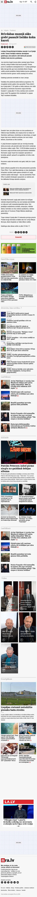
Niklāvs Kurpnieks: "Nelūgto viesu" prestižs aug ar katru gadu (20, 332)
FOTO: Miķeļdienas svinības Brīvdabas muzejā (26, 296)
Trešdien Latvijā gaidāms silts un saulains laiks (19, 321)
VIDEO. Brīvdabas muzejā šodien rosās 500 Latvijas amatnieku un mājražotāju (9, 277)
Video (4, 578)
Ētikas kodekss (11, 890)
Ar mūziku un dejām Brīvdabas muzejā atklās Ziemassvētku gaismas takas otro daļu (27, 277)
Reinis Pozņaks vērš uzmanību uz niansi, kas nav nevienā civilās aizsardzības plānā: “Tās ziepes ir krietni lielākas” (23, 416)
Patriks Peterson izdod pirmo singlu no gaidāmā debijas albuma (17, 468)
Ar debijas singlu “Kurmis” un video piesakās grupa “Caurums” (25, 519)
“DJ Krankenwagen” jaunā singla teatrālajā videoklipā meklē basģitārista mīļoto (27, 499)
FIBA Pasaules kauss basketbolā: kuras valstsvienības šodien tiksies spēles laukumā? (21, 363)
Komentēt (18, 237)
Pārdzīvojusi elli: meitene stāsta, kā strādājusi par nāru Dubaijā (22, 393)
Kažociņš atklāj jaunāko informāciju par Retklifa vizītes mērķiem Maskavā (20, 189)
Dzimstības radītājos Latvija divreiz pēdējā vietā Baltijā (20, 344)
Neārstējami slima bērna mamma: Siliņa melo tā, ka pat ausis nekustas (21, 349)
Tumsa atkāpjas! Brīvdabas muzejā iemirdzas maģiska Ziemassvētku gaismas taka (9, 298)
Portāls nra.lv (4, 44)
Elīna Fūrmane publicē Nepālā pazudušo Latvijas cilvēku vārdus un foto (27, 738)
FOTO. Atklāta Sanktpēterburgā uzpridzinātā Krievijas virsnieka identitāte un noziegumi (27, 759)
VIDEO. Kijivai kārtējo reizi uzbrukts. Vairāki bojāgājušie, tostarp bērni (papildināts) (20, 370)
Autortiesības (4, 890)
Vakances (18, 890)
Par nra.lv (3, 888)
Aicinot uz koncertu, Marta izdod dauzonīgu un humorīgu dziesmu (9, 518)
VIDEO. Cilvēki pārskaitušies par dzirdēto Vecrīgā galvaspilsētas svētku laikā (21, 356)
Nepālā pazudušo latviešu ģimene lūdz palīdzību (21, 403)
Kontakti (23, 890)
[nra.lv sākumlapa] (8, 2)
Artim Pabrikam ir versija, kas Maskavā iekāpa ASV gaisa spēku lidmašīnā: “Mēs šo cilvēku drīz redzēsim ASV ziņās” (22, 384)
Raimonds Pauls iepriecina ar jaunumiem (21, 192)
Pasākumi (13, 30)
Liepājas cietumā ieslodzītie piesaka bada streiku (16, 708)
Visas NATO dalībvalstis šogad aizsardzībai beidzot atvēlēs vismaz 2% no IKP (21, 314)
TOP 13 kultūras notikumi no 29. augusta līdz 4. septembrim (7, 499)
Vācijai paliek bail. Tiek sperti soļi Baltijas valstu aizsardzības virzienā (9, 738)
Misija (12, 888)
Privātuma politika (19, 888)
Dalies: (12, 232)
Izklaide (6, 30)
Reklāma (8, 888)
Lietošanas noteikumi (29, 888)
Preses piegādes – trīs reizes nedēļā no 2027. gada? (21, 338)
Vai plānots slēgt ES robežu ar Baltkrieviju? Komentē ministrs (18, 327)
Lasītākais (6, 377)
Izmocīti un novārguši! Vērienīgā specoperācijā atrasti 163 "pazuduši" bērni (9, 758)
